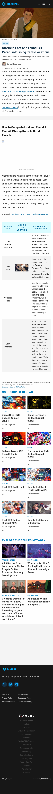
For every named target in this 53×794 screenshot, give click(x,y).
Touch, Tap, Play (26, 762)
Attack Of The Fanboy (26, 731)
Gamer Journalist (26, 748)
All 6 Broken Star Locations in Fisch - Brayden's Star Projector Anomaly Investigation (13, 569)
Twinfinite (26, 724)
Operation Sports (26, 755)
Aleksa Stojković (8, 425)
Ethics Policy (23, 695)
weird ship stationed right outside (18, 91)
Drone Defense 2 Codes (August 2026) (36, 417)
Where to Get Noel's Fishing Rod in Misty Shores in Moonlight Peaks (38, 568)
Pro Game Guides (26, 720)
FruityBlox (26, 765)
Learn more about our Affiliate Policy (13, 387)
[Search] (38, 3)
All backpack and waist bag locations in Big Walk (38, 601)
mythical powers (10, 107)
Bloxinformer (27, 769)
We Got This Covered (26, 741)
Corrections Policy (25, 701)
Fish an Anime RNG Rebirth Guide (12, 452)
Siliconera (26, 738)
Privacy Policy (7, 698)
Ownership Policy (24, 698)
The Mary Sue (26, 758)
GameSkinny (26, 752)
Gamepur (26, 727)
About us (5, 695)
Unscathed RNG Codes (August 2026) (11, 417)
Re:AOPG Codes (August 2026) (11, 521)
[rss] (4, 684)
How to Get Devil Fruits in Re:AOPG (37, 488)
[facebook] (16, 684)
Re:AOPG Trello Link (13, 486)
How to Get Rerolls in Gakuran (37, 521)
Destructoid (26, 745)
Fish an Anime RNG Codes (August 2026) (38, 454)
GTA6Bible (26, 772)
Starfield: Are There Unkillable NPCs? (29, 214)
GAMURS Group (46, 779)
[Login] (48, 3)
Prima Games (26, 734)
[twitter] (10, 684)
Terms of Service (8, 701)
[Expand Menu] (43, 3)
